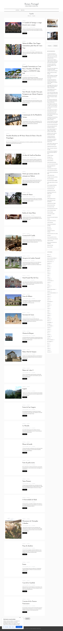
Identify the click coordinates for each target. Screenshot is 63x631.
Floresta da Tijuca (50, 158)
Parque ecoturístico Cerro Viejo (52, 233)
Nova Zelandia (49, 325)
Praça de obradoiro (27, 546)
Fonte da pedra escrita (28, 463)
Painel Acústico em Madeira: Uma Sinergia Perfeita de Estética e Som (52, 140)
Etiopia (48, 294)
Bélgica (48, 268)
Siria (48, 343)
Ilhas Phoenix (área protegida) (52, 180)
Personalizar (6, 626)
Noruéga (48, 324)
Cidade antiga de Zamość (51, 198)
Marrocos (48, 318)
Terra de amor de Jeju (50, 206)
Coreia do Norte (50, 280)
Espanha (24, 20)
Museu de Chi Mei (50, 245)
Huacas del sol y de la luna (51, 220)
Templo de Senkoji (50, 240)
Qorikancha (49, 215)
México (48, 320)
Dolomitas (49, 195)
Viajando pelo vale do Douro (52, 146)
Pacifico (48, 329)
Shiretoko (48, 196)
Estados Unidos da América (51, 292)
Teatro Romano (26, 481)
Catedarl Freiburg (50, 155)
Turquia (48, 350)
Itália (48, 310)
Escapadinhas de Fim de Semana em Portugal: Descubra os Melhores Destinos (52, 118)
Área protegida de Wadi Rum (52, 185)
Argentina (49, 263)
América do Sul (49, 261)
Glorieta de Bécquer (28, 333)
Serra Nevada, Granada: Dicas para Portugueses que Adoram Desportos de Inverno (32, 94)
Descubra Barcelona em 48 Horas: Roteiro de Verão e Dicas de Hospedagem (52, 114)
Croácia (48, 282)
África (48, 254)
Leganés (24, 389)
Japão (48, 311)
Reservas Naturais (50, 339)
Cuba (48, 284)
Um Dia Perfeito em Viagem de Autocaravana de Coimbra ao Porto (52, 152)
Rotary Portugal (31, 4)
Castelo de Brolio (50, 222)
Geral (48, 299)
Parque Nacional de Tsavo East (52, 208)
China (48, 277)
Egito (48, 287)
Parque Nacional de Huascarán (52, 170)
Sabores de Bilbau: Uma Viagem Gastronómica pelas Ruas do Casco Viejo (32, 45)
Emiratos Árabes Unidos (51, 289)
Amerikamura (49, 228)
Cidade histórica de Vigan (51, 203)
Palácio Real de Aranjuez (29, 352)
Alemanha (48, 256)
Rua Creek (49, 227)
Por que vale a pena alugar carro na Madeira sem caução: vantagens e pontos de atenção (52, 69)
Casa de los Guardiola (28, 583)
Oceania (48, 327)
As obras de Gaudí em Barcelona (31, 155)
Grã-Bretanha (49, 301)
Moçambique (49, 322)
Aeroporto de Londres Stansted (31, 258)
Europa (28, 192)
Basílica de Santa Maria (29, 213)
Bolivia (48, 270)
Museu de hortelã (27, 444)
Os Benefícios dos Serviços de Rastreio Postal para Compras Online (52, 96)
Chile (48, 275)
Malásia (48, 315)
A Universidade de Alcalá (29, 500)
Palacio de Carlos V (27, 370)
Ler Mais (24, 33)
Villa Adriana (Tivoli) (50, 188)
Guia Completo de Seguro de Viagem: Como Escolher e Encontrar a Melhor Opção (52, 130)
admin (34, 196)
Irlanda (48, 308)
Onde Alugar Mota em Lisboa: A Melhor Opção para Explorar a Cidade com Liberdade (52, 86)
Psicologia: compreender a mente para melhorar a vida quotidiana (51, 65)
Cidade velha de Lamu (50, 175)
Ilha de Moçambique (50, 178)
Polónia (48, 334)
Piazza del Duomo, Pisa (51, 186)
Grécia (48, 303)
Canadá (48, 273)
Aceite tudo (19, 626)
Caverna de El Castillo (28, 235)
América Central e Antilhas (51, 258)
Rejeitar (13, 626)
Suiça (48, 346)
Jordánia (48, 313)
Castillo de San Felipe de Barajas (52, 238)
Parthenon (49, 235)
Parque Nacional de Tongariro (52, 168)
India (48, 306)
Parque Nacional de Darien (51, 162)
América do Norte (50, 259)
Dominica (48, 285)
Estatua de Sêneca (27, 194)
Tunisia (48, 348)
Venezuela (49, 351)
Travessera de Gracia (28, 315)
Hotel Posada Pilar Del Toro (30, 278)
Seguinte (27, 618)
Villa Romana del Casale (51, 190)
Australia (48, 266)
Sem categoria (49, 341)
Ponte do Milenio (27, 296)
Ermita (24, 564)
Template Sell (38, 628)
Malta (48, 317)
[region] (13, 623)
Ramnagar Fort (49, 157)
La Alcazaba (25, 426)
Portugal (48, 336)
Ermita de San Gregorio (29, 407)
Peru (48, 332)
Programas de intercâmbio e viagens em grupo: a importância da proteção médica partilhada (52, 61)
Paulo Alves (33, 27)
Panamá (48, 331)
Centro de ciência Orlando (51, 210)
